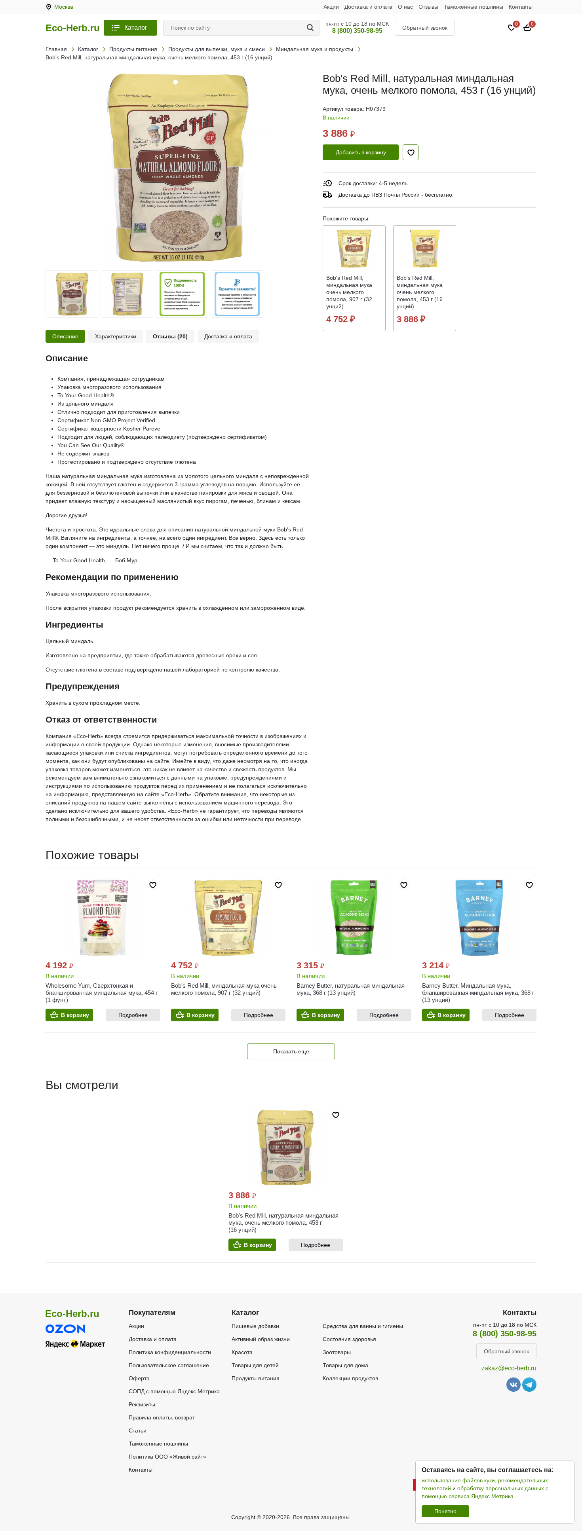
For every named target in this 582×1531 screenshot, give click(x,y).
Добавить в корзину (361, 152)
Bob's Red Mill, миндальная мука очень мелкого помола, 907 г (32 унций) (224, 989)
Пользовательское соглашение (169, 1365)
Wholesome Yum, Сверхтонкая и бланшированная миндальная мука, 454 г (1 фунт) (102, 992)
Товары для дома (345, 1365)
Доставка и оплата (368, 7)
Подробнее (133, 1015)
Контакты (521, 7)
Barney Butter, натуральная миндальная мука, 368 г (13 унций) (351, 989)
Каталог (135, 27)
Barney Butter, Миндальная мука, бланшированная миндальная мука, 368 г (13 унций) (478, 992)
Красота (242, 1352)
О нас (405, 7)
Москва (63, 7)
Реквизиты (142, 1404)
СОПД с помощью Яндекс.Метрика (174, 1391)
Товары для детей (255, 1365)
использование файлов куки (458, 1480)
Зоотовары (337, 1352)
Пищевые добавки (255, 1326)
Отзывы (428, 7)
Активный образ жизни (261, 1339)
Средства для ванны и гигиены (363, 1326)
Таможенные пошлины (473, 7)
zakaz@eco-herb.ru (508, 1368)
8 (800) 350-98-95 (357, 30)
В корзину (75, 1015)
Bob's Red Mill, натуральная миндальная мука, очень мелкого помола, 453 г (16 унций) (283, 1222)
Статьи (137, 1430)
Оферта (139, 1378)
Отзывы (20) (170, 336)
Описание (65, 336)
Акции (331, 7)
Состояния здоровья (349, 1339)
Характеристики (115, 336)
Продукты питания (256, 1378)
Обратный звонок (424, 28)
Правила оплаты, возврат (162, 1417)
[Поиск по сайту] (312, 28)
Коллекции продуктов (350, 1378)
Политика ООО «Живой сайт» (167, 1456)
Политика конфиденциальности (170, 1352)
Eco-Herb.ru (73, 28)
